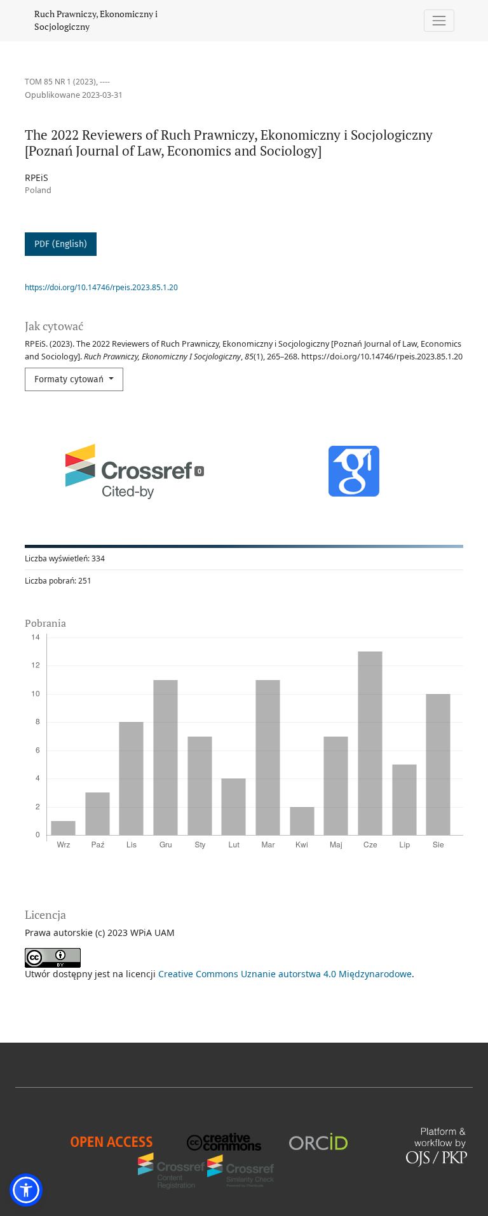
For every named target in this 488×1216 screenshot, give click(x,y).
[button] (26, 1190)
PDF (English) (60, 244)
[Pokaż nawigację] (439, 21)
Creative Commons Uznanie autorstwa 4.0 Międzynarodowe (285, 974)
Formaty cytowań (70, 379)
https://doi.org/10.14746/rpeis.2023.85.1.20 (101, 287)
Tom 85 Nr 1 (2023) (60, 81)
